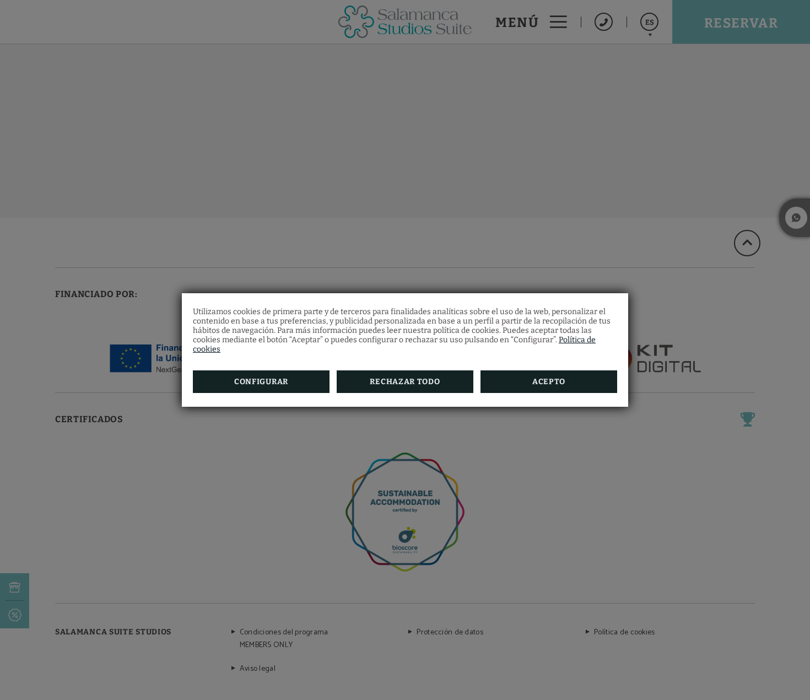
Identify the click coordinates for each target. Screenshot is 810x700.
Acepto (548, 381)
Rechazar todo (405, 381)
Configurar (261, 381)
